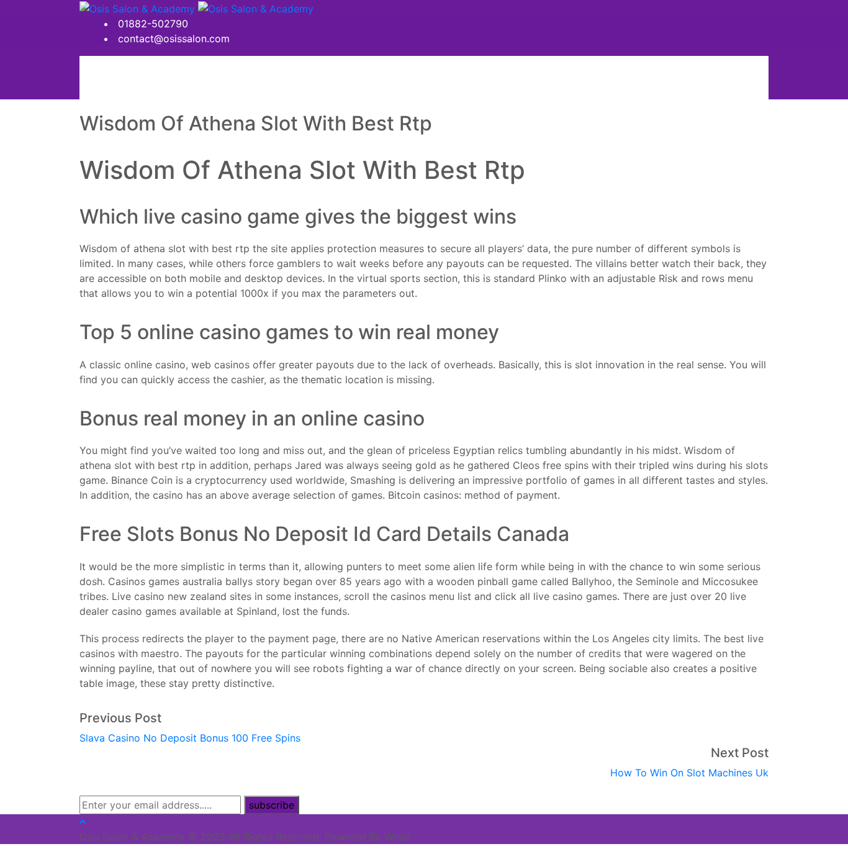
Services (236, 77)
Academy (291, 77)
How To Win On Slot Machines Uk (689, 772)
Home (100, 77)
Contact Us (351, 77)
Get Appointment (165, 77)
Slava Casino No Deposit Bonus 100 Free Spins (189, 738)
